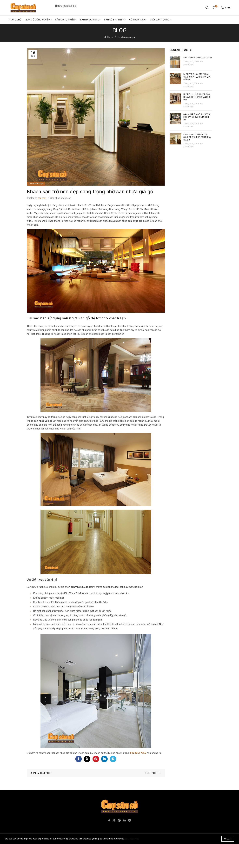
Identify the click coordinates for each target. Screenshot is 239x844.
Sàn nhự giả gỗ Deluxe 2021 (197, 58)
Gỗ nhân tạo (137, 19)
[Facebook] (78, 759)
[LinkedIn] (104, 759)
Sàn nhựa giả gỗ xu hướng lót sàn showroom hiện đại (197, 117)
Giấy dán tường (159, 19)
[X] (87, 759)
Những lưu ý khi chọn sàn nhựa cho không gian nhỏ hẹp (197, 97)
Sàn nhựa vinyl (89, 19)
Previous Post (42, 773)
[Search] (207, 7)
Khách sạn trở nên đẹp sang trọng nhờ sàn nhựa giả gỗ (197, 137)
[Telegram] (113, 759)
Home (110, 37)
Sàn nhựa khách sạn (60, 198)
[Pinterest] (96, 759)
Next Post (151, 773)
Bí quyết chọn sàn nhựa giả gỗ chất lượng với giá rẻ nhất (196, 77)
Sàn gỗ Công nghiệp (38, 19)
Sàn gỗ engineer (114, 19)
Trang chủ (14, 19)
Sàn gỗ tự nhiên (65, 19)
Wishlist (216, 6)
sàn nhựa (49, 428)
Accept (228, 839)
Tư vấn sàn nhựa (126, 37)
